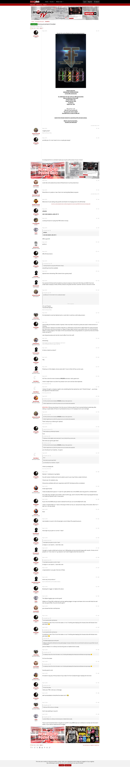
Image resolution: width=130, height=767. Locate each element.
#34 (98, 537)
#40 (98, 596)
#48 (98, 693)
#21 (98, 366)
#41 (98, 606)
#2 (98, 128)
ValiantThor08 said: (47, 429)
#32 (98, 518)
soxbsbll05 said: (46, 618)
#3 (98, 137)
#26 (98, 426)
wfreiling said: (46, 685)
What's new (59, 1)
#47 (98, 682)
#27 (98, 453)
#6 (98, 199)
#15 (98, 290)
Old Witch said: (46, 398)
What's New (32, 4)
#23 (98, 386)
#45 (98, 661)
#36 (98, 557)
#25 (98, 412)
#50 (98, 714)
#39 (98, 586)
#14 (98, 280)
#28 (98, 471)
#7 (98, 208)
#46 (98, 673)
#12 (98, 261)
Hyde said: (45, 638)
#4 (98, 180)
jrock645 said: (46, 436)
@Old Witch (45, 407)
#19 (98, 347)
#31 (98, 509)
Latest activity (39, 4)
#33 (98, 528)
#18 (98, 338)
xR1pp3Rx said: (46, 230)
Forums (52, 1)
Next (41, 28)
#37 (98, 567)
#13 (98, 271)
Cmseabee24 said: (46, 263)
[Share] (97, 31)
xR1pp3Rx (34, 26)
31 (37, 28)
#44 (98, 649)
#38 (98, 577)
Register (45, 4)
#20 (98, 357)
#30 (98, 499)
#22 (98, 376)
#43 (98, 627)
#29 (98, 486)
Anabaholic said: (46, 540)
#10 (98, 242)
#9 (98, 227)
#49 (98, 702)
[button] (55, 2)
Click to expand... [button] (70, 303)
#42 (98, 615)
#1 (98, 30)
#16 (98, 312)
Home (46, 1)
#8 (98, 218)
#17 (98, 322)
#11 (98, 251)
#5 (98, 190)
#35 (98, 548)
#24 (98, 396)
